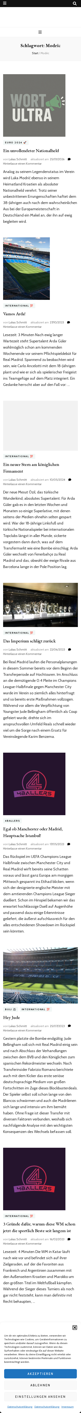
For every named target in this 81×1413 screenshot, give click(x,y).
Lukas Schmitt (18, 159)
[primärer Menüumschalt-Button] (40, 32)
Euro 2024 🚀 (16, 142)
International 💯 (19, 305)
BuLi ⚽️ (10, 1009)
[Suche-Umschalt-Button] (75, 4)
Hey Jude (11, 1017)
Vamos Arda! (14, 314)
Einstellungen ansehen (40, 1397)
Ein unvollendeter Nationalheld (31, 151)
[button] (75, 1327)
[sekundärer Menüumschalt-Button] (4, 3)
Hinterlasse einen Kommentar (22, 163)
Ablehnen (40, 1385)
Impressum (67, 1406)
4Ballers (12, 820)
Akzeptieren (41, 1374)
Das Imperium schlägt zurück (29, 641)
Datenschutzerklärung (19, 1406)
